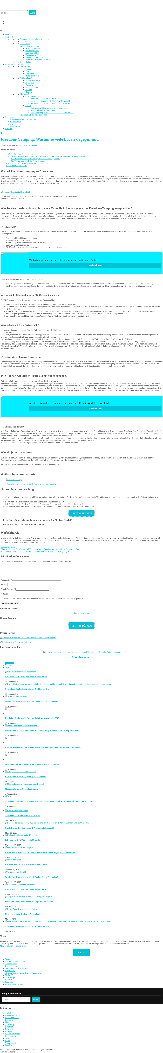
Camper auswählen (33, 55)
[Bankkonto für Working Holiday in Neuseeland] (20, 771)
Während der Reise (28, 78)
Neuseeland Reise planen (15, 961)
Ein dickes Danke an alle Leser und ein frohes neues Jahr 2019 (32, 718)
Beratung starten (32, 50)
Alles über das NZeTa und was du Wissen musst (26, 677)
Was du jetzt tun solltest (16, 165)
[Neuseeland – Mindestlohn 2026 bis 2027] (16, 810)
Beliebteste (9, 663)
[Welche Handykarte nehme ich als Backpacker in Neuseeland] (16, 696)
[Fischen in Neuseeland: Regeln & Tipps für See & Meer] (29, 897)
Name (4, 584)
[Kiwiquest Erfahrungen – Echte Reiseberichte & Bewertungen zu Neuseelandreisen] (19, 847)
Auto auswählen (32, 53)
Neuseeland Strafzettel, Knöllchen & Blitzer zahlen (51, 101)
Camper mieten (11, 966)
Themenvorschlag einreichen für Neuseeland (23, 973)
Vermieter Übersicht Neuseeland (38, 60)
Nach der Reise (26, 94)
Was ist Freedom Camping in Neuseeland (23, 154)
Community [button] (10, 117)
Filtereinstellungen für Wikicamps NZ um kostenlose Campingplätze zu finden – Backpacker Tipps (40, 549)
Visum (28, 69)
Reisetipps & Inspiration (14, 64)
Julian (34, 145)
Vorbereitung (10, 1043)
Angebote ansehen (32, 48)
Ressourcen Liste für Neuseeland (33, 115)
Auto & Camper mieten (29, 46)
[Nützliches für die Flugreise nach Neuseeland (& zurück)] (47, 823)
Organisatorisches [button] (32, 96)
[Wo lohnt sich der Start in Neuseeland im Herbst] (13, 860)
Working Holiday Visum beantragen (34, 39)
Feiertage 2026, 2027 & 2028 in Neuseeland (23, 840)
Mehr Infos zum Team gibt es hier (13, 946)
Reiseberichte (15, 122)
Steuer (28, 106)
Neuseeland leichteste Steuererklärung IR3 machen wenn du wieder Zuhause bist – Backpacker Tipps (49, 801)
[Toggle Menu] (1, 30)
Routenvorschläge (32, 80)
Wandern (29, 85)
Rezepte (28, 92)
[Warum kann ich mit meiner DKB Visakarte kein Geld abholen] (8, 759)
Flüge (27, 71)
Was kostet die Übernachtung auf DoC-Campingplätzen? (35, 159)
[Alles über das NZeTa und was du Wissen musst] (20, 672)
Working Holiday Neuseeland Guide (77, 4)
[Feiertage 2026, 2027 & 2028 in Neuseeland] (22, 835)
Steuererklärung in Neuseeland (43, 110)
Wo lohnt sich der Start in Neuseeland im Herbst (26, 865)
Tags (7, 667)
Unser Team (10, 970)
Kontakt (8, 980)
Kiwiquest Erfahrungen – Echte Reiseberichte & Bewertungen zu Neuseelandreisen (41, 852)
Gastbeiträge (15, 126)
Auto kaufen (25, 44)
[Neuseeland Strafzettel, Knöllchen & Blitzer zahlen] (58, 684)
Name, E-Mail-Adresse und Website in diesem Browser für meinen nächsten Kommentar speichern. (44, 599)
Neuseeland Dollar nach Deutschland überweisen (50, 103)
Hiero (2, 1052)
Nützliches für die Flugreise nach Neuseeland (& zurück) (29, 828)
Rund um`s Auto (32, 87)
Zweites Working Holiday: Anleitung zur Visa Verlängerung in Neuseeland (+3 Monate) (42, 747)
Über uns (8, 128)
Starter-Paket (25, 62)
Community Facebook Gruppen (23, 119)
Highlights (29, 83)
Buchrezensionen (32, 76)
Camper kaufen (11, 964)
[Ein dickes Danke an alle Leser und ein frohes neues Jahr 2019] (8, 713)
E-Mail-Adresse (8, 589)
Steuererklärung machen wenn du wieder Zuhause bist (52, 112)
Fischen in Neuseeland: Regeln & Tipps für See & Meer (29, 902)
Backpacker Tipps (8, 547)
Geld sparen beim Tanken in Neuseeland (22, 914)
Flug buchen (25, 41)
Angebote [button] (9, 37)
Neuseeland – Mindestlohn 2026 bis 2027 (22, 815)
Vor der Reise (25, 67)
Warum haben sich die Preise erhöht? (27, 161)
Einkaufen (29, 73)
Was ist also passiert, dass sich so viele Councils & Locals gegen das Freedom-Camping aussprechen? (47, 156)
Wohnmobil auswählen (34, 57)
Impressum (9, 982)
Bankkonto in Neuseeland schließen (45, 99)
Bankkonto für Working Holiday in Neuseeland (25, 776)
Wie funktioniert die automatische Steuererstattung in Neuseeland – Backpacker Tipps (42, 730)
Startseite (8, 34)
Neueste (8, 665)
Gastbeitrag (9, 1024)
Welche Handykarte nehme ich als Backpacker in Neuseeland (31, 701)
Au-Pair (28, 89)
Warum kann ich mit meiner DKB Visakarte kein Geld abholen (32, 764)
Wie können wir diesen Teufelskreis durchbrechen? (27, 163)
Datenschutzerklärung (14, 984)
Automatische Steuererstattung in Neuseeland (49, 108)
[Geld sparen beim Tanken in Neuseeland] (21, 909)
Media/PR (9, 975)
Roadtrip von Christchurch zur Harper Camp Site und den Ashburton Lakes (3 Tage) (35, 551)
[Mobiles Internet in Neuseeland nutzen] (24, 784)
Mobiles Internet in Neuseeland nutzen (21, 789)
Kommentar (6, 580)
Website (4, 594)
